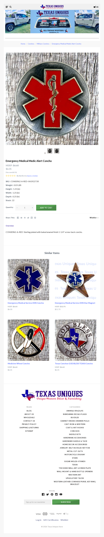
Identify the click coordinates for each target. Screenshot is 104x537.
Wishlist (93, 218)
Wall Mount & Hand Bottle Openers (75, 471)
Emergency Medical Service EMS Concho (26, 303)
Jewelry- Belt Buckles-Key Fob (75, 448)
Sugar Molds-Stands (74, 461)
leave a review (32, 176)
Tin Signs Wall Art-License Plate (75, 468)
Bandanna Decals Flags (75, 414)
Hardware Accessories (74, 438)
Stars (75, 458)
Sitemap (29, 431)
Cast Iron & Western (74, 424)
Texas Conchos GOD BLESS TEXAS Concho (74, 363)
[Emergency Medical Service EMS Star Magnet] (75, 279)
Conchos (31, 44)
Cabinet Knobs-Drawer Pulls (74, 421)
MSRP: (9, 165)
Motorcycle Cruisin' (75, 455)
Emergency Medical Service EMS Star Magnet (75, 303)
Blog (29, 411)
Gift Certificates (51, 520)
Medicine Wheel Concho (19, 363)
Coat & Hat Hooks (75, 428)
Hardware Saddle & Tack (75, 441)
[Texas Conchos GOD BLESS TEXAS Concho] (75, 340)
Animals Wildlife (74, 411)
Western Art (74, 475)
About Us (29, 414)
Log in (38, 520)
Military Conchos (43, 44)
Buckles (75, 417)
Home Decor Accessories (75, 444)
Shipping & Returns (29, 428)
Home (23, 44)
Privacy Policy (29, 424)
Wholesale (29, 417)
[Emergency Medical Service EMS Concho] (28, 279)
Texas (75, 465)
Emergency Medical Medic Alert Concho (66, 44)
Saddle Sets (75, 434)
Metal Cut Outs (75, 451)
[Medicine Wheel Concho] (28, 340)
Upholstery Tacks (75, 478)
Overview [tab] (10, 226)
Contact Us (29, 421)
